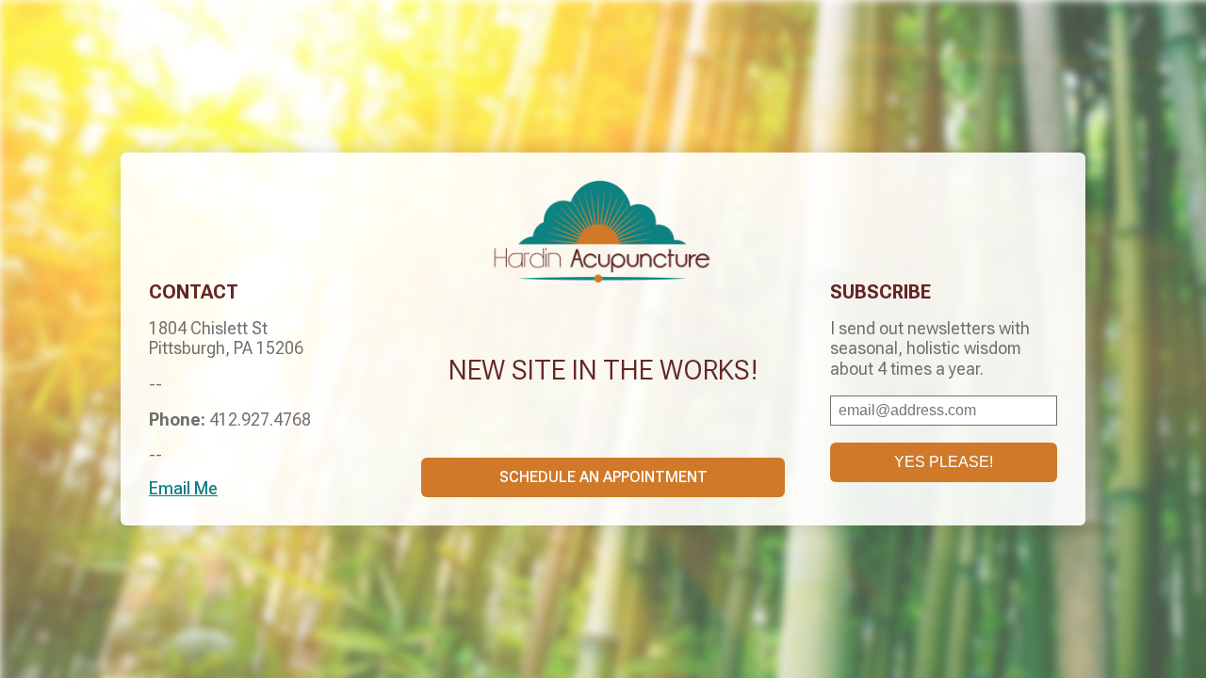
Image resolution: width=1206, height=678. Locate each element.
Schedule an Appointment (603, 477)
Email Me (183, 488)
